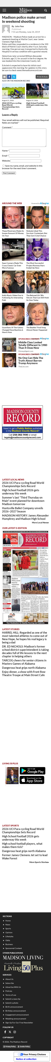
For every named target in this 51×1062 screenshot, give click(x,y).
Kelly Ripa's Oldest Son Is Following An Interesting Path (12, 297)
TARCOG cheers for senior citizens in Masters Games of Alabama (24, 662)
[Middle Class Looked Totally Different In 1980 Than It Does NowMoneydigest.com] (9, 345)
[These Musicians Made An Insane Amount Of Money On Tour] (13, 217)
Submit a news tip (12, 999)
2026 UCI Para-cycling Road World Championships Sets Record (11, 106)
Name (5, 150)
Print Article (42, 77)
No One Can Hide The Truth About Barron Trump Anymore (30, 362)
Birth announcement (14, 1007)
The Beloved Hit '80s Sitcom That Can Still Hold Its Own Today (37, 297)
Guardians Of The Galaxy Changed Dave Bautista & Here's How (12, 329)
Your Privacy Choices (34, 1054)
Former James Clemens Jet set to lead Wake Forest (24, 856)
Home (8, 920)
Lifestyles (9, 936)
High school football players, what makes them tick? (22, 845)
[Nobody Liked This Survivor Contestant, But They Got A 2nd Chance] (37, 217)
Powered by (35, 339)
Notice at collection (26, 1059)
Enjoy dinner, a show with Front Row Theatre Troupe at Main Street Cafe (23, 673)
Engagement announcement (17, 1015)
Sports (8, 928)
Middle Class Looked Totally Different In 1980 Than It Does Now (32, 346)
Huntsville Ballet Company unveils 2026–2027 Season (22, 509)
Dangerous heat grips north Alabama (24, 667)
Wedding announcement (15, 1018)
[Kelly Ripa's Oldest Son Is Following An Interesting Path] (13, 282)
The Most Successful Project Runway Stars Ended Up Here (35, 265)
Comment (7, 127)
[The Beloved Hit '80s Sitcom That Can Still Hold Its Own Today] (37, 282)
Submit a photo (11, 1003)
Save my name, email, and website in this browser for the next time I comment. (22, 167)
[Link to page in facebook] (9, 77)
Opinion (8, 932)
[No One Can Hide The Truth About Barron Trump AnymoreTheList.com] (9, 360)
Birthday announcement (15, 1011)
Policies (8, 991)
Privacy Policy (10, 1046)
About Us (9, 979)
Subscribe (9, 983)
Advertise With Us (13, 987)
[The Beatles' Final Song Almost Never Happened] (37, 314)
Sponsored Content (13, 948)
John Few (19, 26)
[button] (46, 10)
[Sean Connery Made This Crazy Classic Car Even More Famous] (13, 249)
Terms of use (10, 995)
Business (9, 944)
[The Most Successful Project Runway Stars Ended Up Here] (37, 249)
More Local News (40, 522)
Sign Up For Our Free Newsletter (19, 1022)
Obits (7, 940)
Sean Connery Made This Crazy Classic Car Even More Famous (12, 265)
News (7, 924)
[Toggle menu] (4, 10)
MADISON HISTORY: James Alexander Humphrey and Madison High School (25, 517)
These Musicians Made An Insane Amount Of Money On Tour (13, 233)
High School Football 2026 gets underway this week (37, 105)
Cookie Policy (25, 1046)
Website (6, 160)
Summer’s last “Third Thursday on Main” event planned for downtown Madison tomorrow (23, 501)
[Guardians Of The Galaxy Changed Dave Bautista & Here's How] (13, 314)
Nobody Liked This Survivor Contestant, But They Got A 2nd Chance (36, 233)
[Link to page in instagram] (15, 1032)
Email (5, 155)
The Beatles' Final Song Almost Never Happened (36, 328)
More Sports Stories (38, 862)
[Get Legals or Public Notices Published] (22, 438)
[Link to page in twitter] (14, 77)
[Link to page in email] (4, 77)
